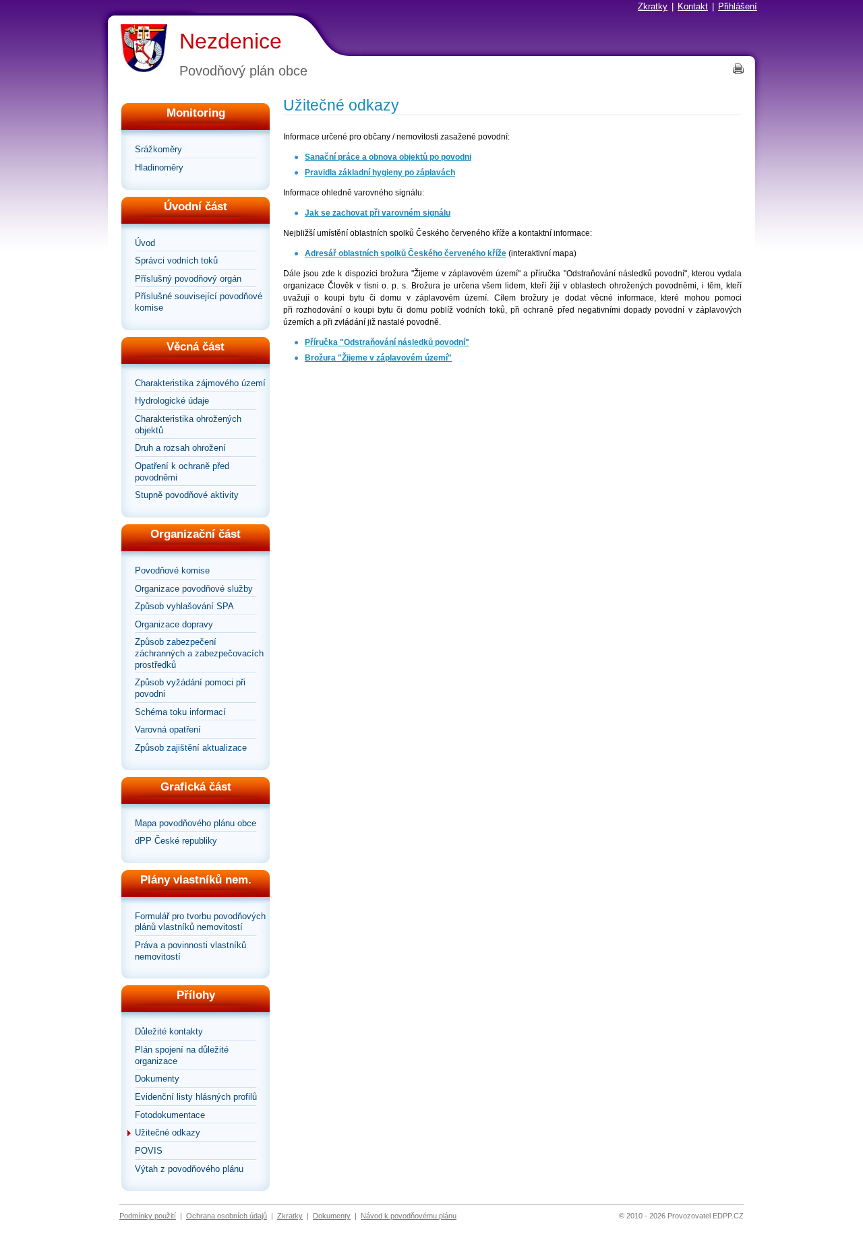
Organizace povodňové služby (194, 589)
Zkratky (652, 6)
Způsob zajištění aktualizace (191, 748)
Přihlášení (737, 6)
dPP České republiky (176, 841)
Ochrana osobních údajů (226, 1216)
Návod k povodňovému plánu (408, 1216)
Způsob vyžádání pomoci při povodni (190, 688)
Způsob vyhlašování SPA (184, 606)
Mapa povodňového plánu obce (195, 823)
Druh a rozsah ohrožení (180, 448)
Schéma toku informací (180, 712)
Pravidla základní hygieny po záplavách (380, 172)
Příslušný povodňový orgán (188, 279)
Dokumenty (157, 1079)
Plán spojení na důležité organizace (182, 1055)
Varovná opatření (168, 729)
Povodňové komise (172, 570)
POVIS (148, 1151)
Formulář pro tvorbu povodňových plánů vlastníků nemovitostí (200, 922)
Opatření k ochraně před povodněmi (182, 472)
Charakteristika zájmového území (200, 383)
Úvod (145, 243)
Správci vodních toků (176, 260)
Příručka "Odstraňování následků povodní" (387, 342)
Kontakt (693, 6)
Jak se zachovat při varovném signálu (377, 213)
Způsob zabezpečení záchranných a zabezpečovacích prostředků (199, 653)
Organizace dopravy (174, 624)
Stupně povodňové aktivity (187, 495)
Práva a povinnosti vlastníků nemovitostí (190, 951)
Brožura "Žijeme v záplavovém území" (378, 358)
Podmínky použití (147, 1216)
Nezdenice (230, 41)
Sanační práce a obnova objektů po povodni (388, 157)
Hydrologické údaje (172, 401)
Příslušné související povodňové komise (198, 302)
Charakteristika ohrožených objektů (188, 424)
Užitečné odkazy (167, 1132)
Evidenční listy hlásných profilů (196, 1097)
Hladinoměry (159, 167)
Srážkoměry (158, 149)
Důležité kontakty (169, 1031)
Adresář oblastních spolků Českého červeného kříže (405, 253)
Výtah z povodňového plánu (189, 1169)
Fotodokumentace (170, 1115)
